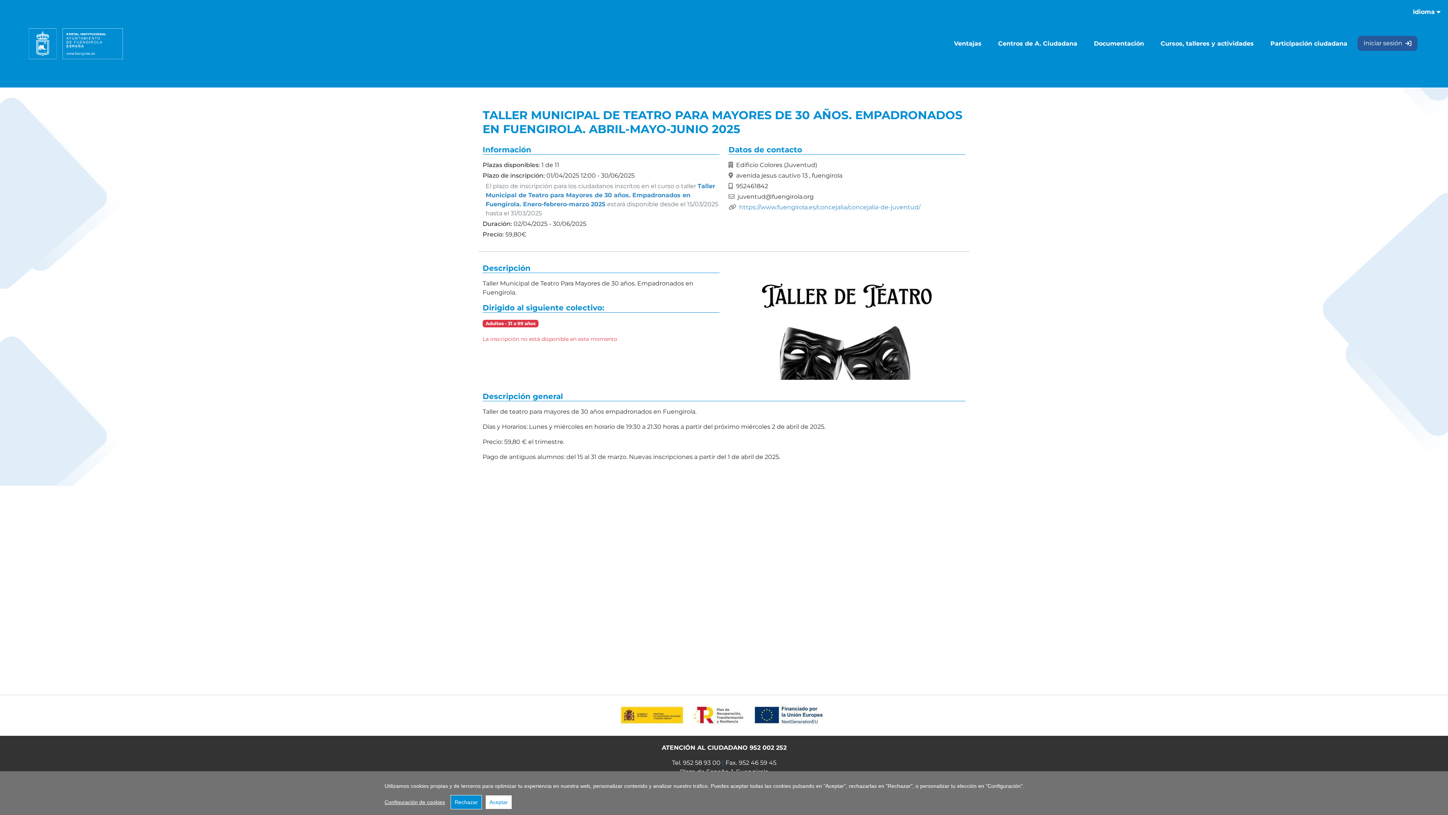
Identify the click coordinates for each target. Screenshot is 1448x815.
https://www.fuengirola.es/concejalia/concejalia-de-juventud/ (829, 207)
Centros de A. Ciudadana (1037, 43)
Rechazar (466, 802)
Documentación (1119, 43)
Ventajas (968, 43)
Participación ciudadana (1308, 43)
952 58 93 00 (702, 762)
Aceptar (498, 802)
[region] (724, 793)
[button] (847, 323)
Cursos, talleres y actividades (1207, 43)
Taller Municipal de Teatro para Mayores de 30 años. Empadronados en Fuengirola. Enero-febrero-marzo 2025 (600, 195)
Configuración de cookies (415, 802)
